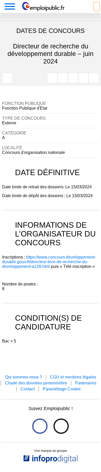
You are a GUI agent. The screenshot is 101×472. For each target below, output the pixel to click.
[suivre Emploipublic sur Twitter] (61, 426)
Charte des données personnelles (36, 383)
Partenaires (85, 383)
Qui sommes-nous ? (23, 377)
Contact (27, 389)
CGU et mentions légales (73, 377)
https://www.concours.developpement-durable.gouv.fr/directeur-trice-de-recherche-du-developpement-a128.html (49, 262)
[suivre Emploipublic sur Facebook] (39, 426)
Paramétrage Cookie (62, 389)
